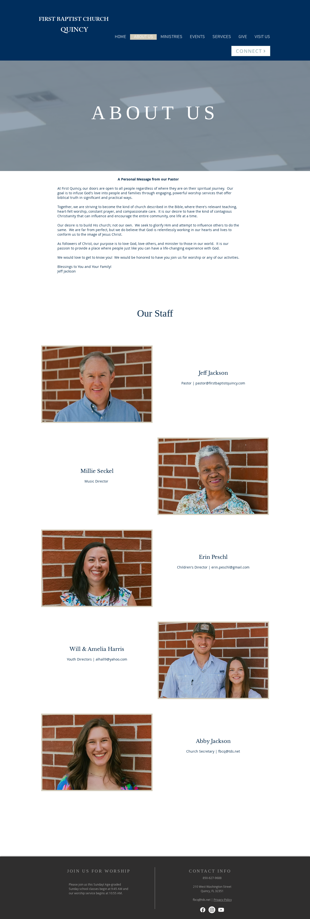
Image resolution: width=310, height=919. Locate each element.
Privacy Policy (223, 900)
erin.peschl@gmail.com (230, 567)
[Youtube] (221, 909)
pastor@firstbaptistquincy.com (220, 383)
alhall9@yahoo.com (111, 659)
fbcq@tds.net (229, 751)
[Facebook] (202, 909)
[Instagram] (212, 909)
